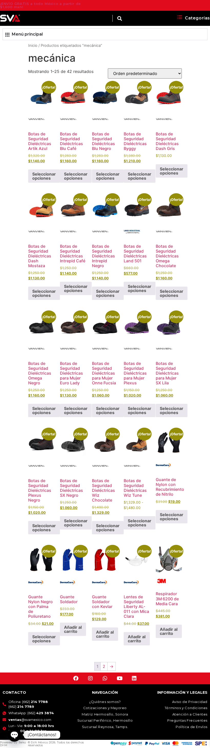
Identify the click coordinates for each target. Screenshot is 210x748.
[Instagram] (90, 678)
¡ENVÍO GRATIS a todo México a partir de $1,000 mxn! (40, 5)
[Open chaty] (14, 735)
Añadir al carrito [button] (73, 629)
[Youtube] (119, 678)
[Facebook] (76, 678)
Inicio (32, 45)
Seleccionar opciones (44, 176)
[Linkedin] (134, 678)
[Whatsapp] (105, 678)
